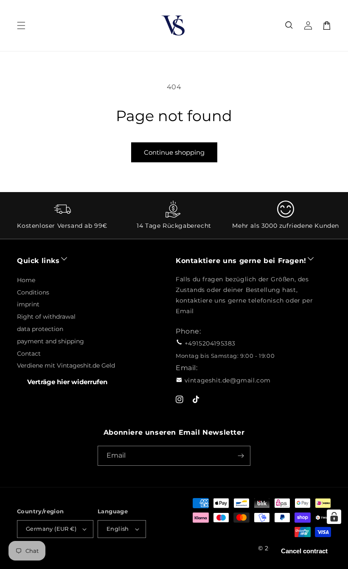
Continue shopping (174, 152)
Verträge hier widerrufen (67, 382)
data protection (40, 329)
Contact (29, 353)
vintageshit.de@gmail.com (228, 380)
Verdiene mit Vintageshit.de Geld (66, 365)
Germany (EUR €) (51, 528)
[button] (289, 25)
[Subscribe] (240, 456)
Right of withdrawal (46, 316)
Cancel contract (304, 551)
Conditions (33, 292)
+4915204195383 (210, 343)
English (118, 528)
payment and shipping (50, 341)
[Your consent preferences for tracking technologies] (334, 517)
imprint (28, 304)
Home (26, 280)
